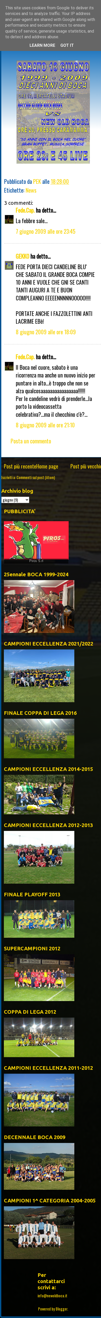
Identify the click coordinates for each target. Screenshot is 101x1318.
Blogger (61, 1309)
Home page (47, 466)
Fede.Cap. (25, 210)
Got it (67, 45)
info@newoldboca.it (52, 1295)
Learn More (42, 45)
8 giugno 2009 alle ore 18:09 (46, 332)
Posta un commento (31, 441)
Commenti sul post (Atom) (36, 477)
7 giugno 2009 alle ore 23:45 (45, 231)
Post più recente (20, 466)
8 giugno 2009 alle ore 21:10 (45, 425)
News (31, 190)
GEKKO (22, 256)
